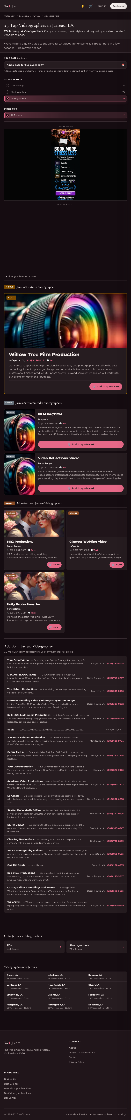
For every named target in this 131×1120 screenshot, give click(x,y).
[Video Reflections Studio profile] (19, 474)
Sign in (102, 6)
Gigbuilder (10, 1079)
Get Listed (119, 6)
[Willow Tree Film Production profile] (65, 320)
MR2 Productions (20, 541)
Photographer (18, 92)
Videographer (18, 98)
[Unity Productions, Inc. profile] (34, 586)
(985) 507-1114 (18, 612)
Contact (73, 1057)
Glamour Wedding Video (88, 541)
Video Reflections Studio (58, 458)
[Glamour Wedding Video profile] (97, 523)
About (72, 1047)
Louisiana (24, 16)
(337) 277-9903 (80, 550)
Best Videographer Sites (17, 1093)
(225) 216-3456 (49, 467)
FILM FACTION (50, 414)
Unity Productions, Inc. (24, 604)
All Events (16, 115)
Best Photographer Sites (17, 1088)
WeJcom (12, 6)
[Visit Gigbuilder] (65, 165)
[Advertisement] (65, 237)
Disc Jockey (17, 85)
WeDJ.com (9, 16)
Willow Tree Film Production (44, 354)
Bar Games (10, 1097)
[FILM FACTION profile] (19, 430)
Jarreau (36, 16)
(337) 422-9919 (35, 360)
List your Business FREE (82, 1052)
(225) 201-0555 (18, 550)
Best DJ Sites (11, 1083)
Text (51, 360)
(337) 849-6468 (49, 423)
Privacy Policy (76, 1062)
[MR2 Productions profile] (34, 523)
